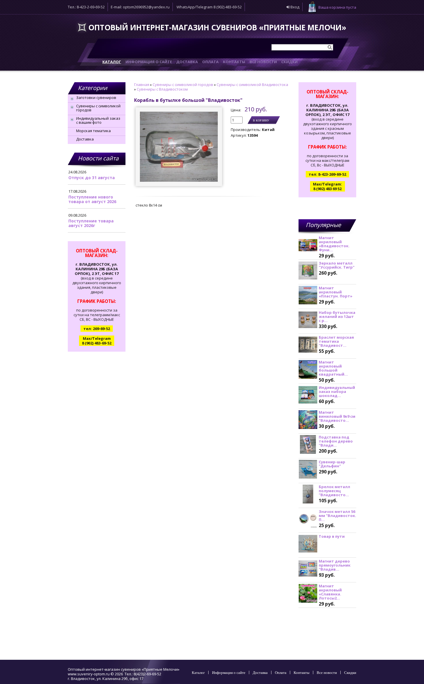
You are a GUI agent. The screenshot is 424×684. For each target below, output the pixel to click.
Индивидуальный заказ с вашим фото (98, 120)
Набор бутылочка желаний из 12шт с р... (337, 316)
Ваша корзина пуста (337, 7)
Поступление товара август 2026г (91, 223)
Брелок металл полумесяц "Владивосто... (334, 491)
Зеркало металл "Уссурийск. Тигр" (336, 265)
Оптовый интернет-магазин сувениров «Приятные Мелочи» (217, 27)
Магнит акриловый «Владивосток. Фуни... (334, 244)
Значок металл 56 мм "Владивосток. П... (337, 515)
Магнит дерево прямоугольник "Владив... (334, 565)
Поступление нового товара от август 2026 (92, 199)
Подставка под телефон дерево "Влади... (336, 441)
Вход (294, 7)
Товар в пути (332, 536)
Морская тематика (93, 131)
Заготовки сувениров (96, 97)
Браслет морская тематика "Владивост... (336, 341)
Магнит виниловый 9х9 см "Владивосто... (337, 416)
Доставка (85, 139)
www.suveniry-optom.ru (89, 673)
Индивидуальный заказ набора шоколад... (337, 391)
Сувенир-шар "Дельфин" (332, 464)
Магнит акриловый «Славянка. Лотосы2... (330, 592)
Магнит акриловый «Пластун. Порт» (335, 292)
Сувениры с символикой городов (98, 108)
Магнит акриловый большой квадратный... (333, 368)
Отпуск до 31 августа (91, 177)
